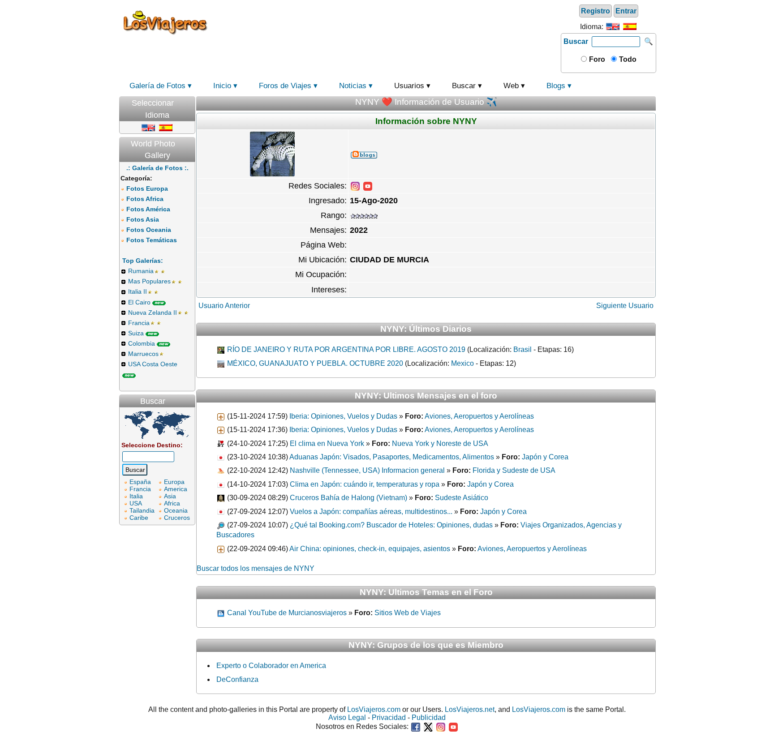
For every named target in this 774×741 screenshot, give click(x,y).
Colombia (141, 343)
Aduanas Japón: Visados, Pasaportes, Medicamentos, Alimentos (391, 457)
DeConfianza (237, 679)
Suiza (136, 333)
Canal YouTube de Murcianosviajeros (286, 613)
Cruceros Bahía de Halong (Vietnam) (348, 497)
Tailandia (142, 510)
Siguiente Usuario (625, 305)
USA (135, 503)
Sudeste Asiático (461, 497)
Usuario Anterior (224, 305)
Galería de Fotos (157, 85)
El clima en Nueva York (327, 443)
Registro (595, 11)
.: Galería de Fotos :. (157, 167)
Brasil (522, 349)
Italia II (137, 291)
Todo (626, 59)
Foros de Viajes (285, 85)
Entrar (625, 11)
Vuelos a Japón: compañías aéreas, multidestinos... (371, 511)
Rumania (141, 270)
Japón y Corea (545, 457)
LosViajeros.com (373, 709)
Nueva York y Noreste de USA (440, 443)
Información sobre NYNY (426, 121)
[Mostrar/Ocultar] (190, 101)
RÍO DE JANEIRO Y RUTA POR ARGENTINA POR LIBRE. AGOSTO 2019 (345, 349)
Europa (174, 481)
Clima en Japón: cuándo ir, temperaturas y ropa (364, 484)
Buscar (575, 41)
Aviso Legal (347, 717)
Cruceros (177, 517)
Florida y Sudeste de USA (514, 470)
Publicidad (429, 717)
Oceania (176, 510)
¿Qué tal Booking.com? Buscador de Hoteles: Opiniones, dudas (391, 525)
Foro (596, 59)
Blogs (555, 85)
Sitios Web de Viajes (407, 613)
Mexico (462, 363)
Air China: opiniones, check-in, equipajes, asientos (369, 549)
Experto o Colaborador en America (271, 665)
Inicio (222, 85)
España (140, 481)
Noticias (352, 85)
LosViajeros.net (469, 709)
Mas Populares (149, 281)
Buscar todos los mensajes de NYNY (255, 568)
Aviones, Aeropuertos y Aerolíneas (479, 416)
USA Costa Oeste (152, 364)
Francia (139, 322)
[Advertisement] (386, 22)
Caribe (138, 517)
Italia (136, 496)
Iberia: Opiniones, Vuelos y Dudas (343, 416)
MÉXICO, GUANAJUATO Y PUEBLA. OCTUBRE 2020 (314, 363)
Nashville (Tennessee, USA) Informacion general (367, 470)
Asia (170, 496)
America (175, 489)
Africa (172, 503)
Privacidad (389, 717)
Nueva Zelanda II (152, 312)
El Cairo (139, 302)
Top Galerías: (142, 260)
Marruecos (143, 353)
